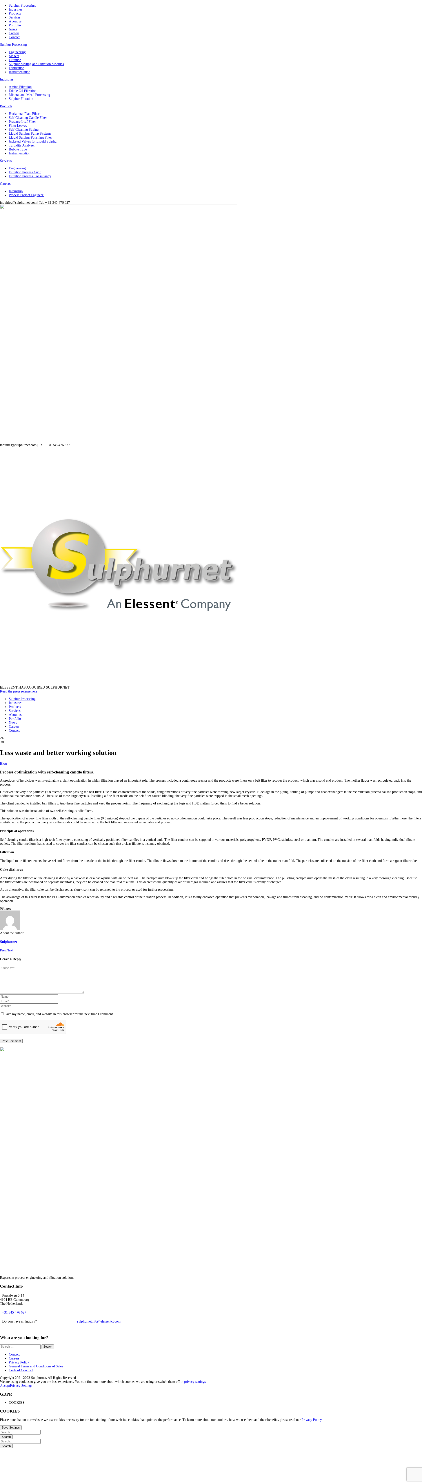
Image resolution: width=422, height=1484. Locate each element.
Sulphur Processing (22, 5)
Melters (14, 56)
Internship (16, 191)
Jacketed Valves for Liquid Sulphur (33, 141)
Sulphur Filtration (21, 99)
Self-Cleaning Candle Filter (28, 117)
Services (14, 17)
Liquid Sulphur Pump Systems (30, 133)
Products (15, 13)
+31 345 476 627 (14, 1312)
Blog (3, 763)
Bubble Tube (18, 149)
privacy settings (195, 1381)
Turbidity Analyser (22, 145)
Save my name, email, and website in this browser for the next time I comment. (59, 1014)
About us (15, 21)
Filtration (15, 60)
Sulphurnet (8, 942)
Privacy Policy (19, 1362)
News (13, 29)
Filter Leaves (18, 125)
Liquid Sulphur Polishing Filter (30, 137)
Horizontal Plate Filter (24, 113)
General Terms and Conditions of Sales (36, 1366)
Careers (14, 33)
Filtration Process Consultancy (30, 176)
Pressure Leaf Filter (22, 121)
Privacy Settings (21, 1385)
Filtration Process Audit (25, 172)
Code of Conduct (21, 1370)
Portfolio (15, 25)
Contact (14, 37)
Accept (5, 1385)
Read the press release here (18, 691)
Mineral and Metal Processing (29, 95)
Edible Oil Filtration (22, 91)
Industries (15, 9)
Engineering (17, 52)
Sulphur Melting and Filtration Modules (36, 64)
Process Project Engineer (26, 195)
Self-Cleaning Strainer (24, 129)
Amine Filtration (20, 87)
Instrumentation (19, 72)
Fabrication (16, 68)
